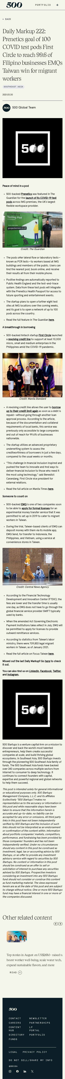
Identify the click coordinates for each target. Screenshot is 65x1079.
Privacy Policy (35, 1052)
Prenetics (26, 194)
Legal (13, 1052)
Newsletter (36, 1018)
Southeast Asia (13, 87)
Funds (13, 1039)
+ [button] (57, 5)
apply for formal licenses (36, 508)
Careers (15, 1023)
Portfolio (36, 1035)
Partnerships (36, 1023)
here (51, 320)
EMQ (24, 504)
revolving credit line (19, 339)
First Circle (45, 335)
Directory (16, 1035)
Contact (15, 1018)
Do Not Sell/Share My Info (31, 1060)
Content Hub (15, 1029)
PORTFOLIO (43, 5)
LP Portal (34, 1029)
